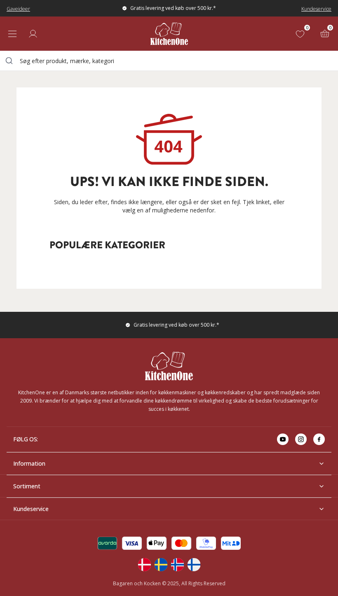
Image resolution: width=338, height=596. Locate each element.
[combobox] (169, 61)
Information (29, 463)
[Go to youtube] (283, 439)
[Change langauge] (144, 564)
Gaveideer (18, 8)
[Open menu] (12, 34)
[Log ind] (33, 34)
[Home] (169, 33)
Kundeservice (316, 8)
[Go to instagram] (301, 439)
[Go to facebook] (319, 439)
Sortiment (26, 486)
